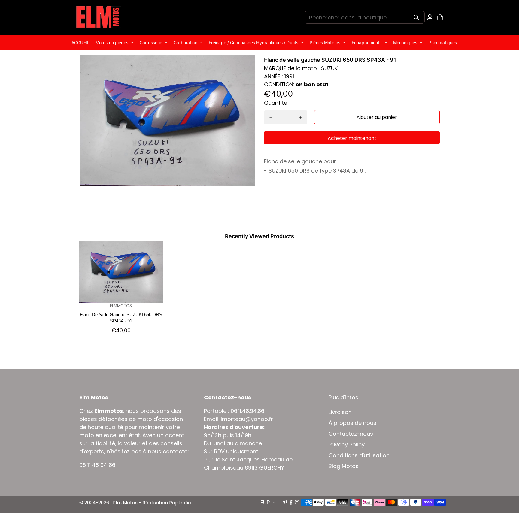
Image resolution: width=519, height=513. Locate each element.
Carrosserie (151, 42)
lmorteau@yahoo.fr (247, 419)
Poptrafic (180, 502)
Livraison (340, 412)
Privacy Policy (347, 444)
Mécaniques (405, 42)
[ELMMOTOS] (98, 17)
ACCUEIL (80, 42)
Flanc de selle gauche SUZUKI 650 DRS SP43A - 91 (121, 317)
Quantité (275, 102)
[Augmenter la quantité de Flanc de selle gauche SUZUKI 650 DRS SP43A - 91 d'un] (300, 117)
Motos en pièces (112, 42)
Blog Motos (344, 466)
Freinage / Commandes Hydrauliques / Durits (253, 42)
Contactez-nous (351, 433)
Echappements (367, 42)
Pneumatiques (443, 42)
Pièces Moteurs (325, 42)
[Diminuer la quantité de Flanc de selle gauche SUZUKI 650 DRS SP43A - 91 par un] (271, 117)
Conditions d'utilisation (359, 455)
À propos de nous (352, 423)
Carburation (185, 42)
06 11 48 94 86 (97, 465)
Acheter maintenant (352, 138)
